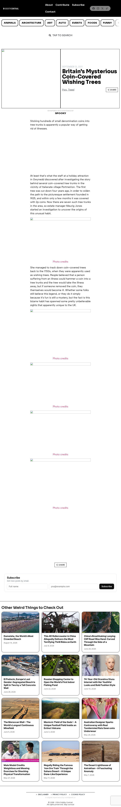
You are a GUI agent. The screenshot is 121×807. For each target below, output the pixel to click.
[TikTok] (107, 8)
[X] (102, 8)
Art (50, 22)
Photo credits (60, 261)
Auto (62, 22)
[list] (60, 23)
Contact (50, 11)
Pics (64, 89)
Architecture (31, 22)
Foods (92, 22)
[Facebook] (93, 8)
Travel (71, 89)
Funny (107, 22)
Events (77, 22)
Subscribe (78, 4)
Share (113, 90)
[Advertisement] (60, 153)
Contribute (62, 4)
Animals (10, 22)
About (49, 4)
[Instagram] (98, 8)
